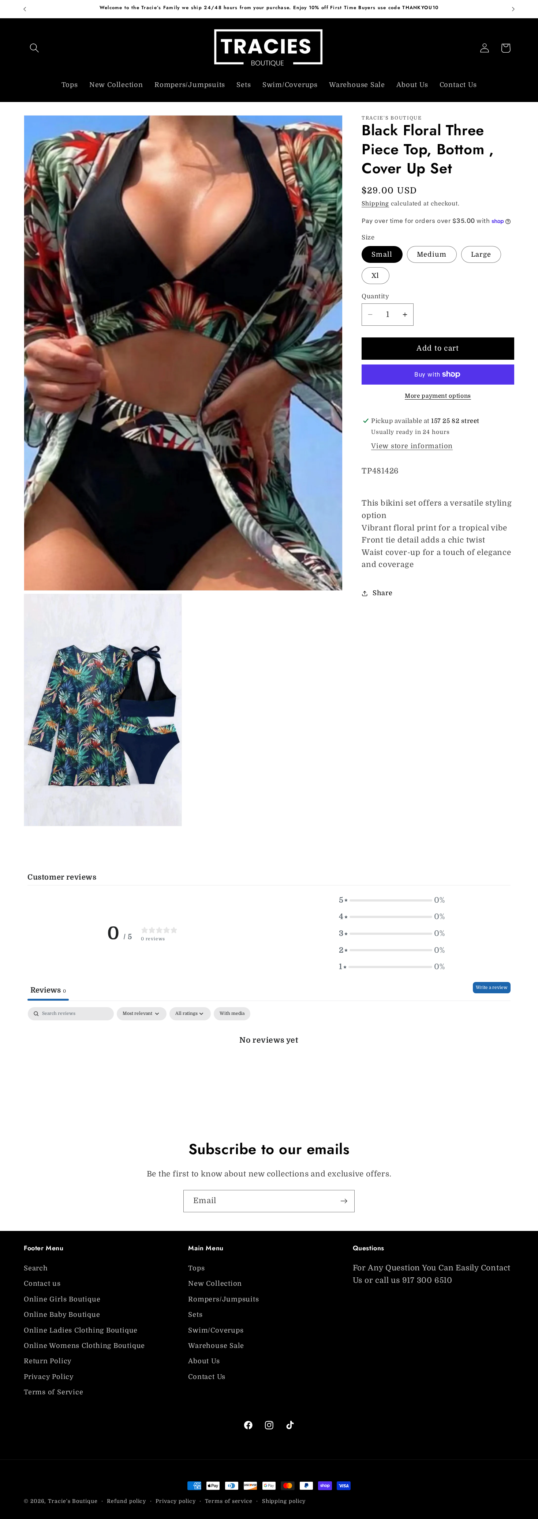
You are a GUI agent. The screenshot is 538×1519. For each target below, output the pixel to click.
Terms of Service (53, 1392)
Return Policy (48, 1361)
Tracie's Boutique (72, 1501)
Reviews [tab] (48, 990)
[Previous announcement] (25, 9)
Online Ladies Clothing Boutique (81, 1330)
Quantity (375, 296)
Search (36, 1268)
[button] (34, 48)
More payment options (438, 395)
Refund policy (126, 1501)
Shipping (375, 203)
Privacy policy (176, 1501)
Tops (196, 1268)
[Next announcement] (513, 9)
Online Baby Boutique (62, 1315)
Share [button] (383, 593)
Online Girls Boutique (62, 1299)
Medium (432, 254)
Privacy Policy (49, 1377)
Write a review (492, 987)
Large (481, 254)
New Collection (215, 1284)
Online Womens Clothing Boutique (84, 1346)
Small (382, 254)
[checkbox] (232, 1013)
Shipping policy (284, 1501)
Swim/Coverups (215, 1330)
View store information (412, 445)
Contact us (42, 1284)
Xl (375, 275)
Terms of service (229, 1501)
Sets (195, 1315)
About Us (204, 1361)
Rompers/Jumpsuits (223, 1299)
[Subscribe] (343, 1201)
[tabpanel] (269, 1064)
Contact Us (206, 1377)
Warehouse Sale (216, 1346)
